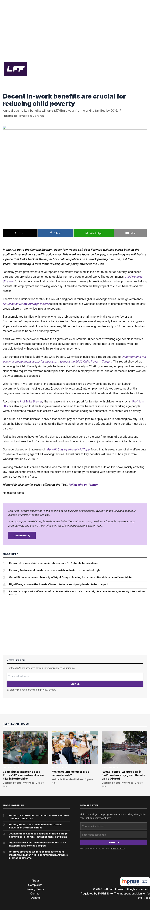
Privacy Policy (35, 889)
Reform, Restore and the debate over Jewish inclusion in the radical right (55, 570)
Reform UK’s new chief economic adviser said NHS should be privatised (53, 563)
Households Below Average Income (26, 304)
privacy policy (47, 689)
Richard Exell (10, 115)
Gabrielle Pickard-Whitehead (18, 783)
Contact (35, 893)
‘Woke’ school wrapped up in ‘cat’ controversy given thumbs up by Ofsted (123, 775)
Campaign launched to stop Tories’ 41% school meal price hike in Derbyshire (23, 775)
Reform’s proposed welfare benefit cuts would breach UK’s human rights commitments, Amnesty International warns (77, 593)
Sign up (75, 683)
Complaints (35, 885)
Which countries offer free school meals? (70, 773)
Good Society (11, 89)
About (35, 880)
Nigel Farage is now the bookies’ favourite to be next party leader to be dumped (58, 584)
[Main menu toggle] (142, 69)
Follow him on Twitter (83, 484)
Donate (35, 897)
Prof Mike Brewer (31, 401)
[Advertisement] (75, 29)
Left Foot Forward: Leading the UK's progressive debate (15, 69)
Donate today (22, 535)
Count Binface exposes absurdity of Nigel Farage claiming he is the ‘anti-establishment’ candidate (70, 577)
